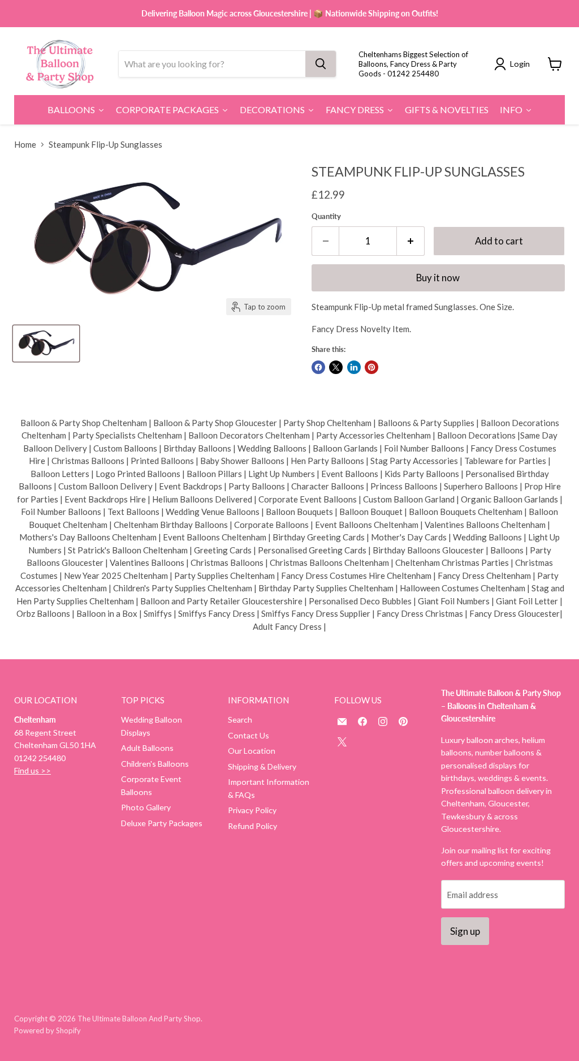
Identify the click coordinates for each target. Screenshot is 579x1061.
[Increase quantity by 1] (411, 240)
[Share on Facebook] (318, 367)
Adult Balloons (147, 748)
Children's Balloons (155, 763)
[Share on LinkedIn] (354, 367)
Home (25, 144)
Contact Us (248, 735)
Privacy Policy (252, 810)
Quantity (326, 216)
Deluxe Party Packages (161, 823)
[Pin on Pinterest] (371, 367)
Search (240, 719)
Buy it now (438, 277)
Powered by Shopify (47, 1030)
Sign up (465, 931)
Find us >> (32, 770)
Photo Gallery (146, 807)
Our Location (251, 750)
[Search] (320, 64)
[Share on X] (336, 367)
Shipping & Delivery (262, 766)
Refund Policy (252, 826)
